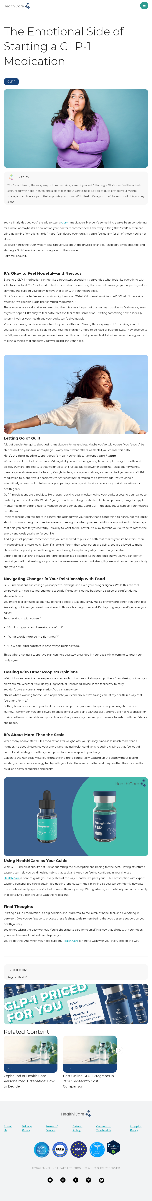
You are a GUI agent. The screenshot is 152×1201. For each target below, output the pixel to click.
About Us (8, 1128)
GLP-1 (65, 222)
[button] (119, 1068)
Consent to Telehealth (103, 1128)
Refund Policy (77, 1128)
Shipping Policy (136, 1128)
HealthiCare (12, 878)
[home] (17, 5)
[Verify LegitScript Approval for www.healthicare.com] (113, 1147)
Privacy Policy (27, 1128)
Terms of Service (51, 1128)
